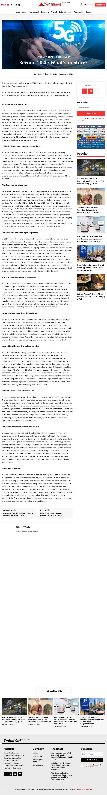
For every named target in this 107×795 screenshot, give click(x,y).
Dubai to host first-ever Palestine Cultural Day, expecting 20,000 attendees (89, 210)
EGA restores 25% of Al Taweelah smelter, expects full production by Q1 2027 (90, 181)
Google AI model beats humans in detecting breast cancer (18, 514)
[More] (97, 91)
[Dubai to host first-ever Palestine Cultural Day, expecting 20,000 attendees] (91, 196)
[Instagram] (10, 774)
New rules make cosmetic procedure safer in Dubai (51, 514)
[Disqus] (37, 575)
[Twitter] (90, 91)
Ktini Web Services (85, 789)
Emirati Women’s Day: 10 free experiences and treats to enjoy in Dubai (91, 296)
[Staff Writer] (8, 529)
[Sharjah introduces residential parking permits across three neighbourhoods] (91, 253)
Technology (63, 57)
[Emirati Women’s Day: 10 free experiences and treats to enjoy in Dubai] (91, 282)
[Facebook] (84, 91)
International (45, 57)
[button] (15, 4)
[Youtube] (20, 774)
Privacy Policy (89, 767)
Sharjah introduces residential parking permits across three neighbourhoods (90, 267)
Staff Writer (43, 74)
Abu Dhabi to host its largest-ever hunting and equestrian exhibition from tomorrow (90, 238)
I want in (90, 113)
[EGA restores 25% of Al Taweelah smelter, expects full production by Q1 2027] (91, 167)
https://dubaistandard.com (27, 531)
